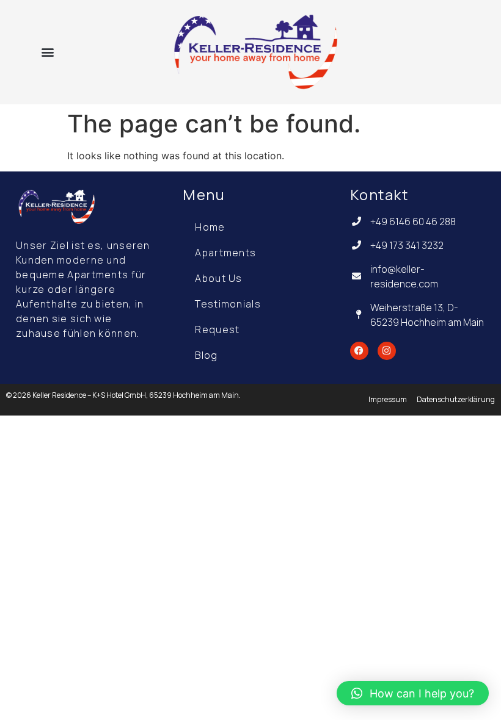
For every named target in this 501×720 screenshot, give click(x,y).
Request (217, 329)
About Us (218, 278)
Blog (206, 355)
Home (210, 227)
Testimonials (228, 304)
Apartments (225, 252)
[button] (48, 51)
